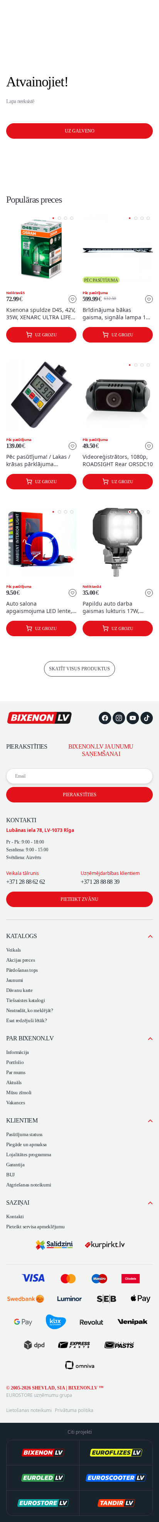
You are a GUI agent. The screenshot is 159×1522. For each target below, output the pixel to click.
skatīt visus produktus (79, 668)
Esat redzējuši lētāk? (26, 1020)
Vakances (15, 1102)
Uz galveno (80, 131)
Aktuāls (14, 1082)
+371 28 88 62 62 (25, 881)
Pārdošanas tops (22, 970)
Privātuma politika (74, 1410)
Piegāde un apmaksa (26, 1144)
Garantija (15, 1164)
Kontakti (15, 1216)
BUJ (10, 1175)
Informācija (17, 1052)
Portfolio (15, 1062)
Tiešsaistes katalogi (25, 1000)
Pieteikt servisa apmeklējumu (35, 1226)
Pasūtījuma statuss (24, 1134)
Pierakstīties (79, 794)
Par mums (15, 1072)
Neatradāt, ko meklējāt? (29, 1010)
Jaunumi (14, 980)
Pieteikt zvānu (79, 899)
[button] (53, 218)
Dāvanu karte (19, 990)
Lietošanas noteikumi (29, 1410)
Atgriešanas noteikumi (28, 1185)
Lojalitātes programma (28, 1154)
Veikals (13, 950)
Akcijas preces (20, 960)
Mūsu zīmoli (19, 1092)
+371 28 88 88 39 (100, 881)
